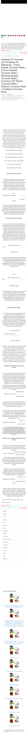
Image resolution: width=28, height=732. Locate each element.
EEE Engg (5, 542)
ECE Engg (5, 545)
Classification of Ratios (14, 685)
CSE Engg (5, 547)
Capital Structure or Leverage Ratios (14, 671)
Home (2, 43)
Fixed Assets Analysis (14, 657)
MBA (4, 553)
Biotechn (5, 533)
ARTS (5, 43)
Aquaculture (5, 531)
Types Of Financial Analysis (14, 726)
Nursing (4, 519)
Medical (4, 511)
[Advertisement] (14, 19)
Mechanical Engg (7, 539)
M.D (4, 517)
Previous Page (6, 50)
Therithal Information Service (17, 731)
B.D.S (4, 522)
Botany (4, 528)
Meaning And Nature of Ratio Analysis (14, 698)
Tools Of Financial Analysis (14, 712)
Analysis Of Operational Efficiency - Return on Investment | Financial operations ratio (14, 606)
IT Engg (5, 550)
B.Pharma (5, 525)
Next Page (22, 53)
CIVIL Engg (5, 536)
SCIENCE (5, 559)
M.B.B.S (5, 514)
